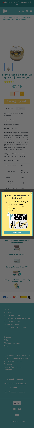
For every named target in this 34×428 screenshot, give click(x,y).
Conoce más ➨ (17, 232)
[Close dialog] (31, 193)
